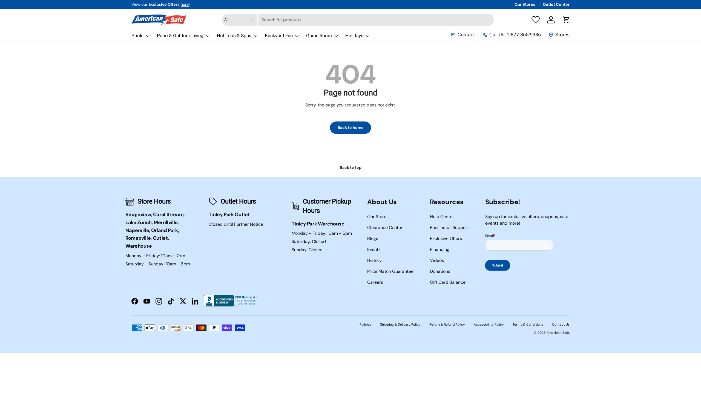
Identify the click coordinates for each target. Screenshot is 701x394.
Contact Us (561, 324)
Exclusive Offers (446, 238)
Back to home (350, 127)
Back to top (350, 167)
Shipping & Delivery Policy (400, 324)
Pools (137, 35)
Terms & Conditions (528, 324)
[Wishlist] (536, 20)
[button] (566, 20)
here (185, 4)
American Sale (558, 333)
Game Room (319, 35)
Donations (440, 271)
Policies (365, 324)
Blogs (372, 238)
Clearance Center (385, 227)
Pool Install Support (449, 227)
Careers (375, 282)
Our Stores (525, 4)
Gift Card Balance (448, 282)
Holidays (354, 35)
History (374, 260)
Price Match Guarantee (390, 271)
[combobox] (358, 20)
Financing (439, 249)
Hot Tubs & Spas (234, 35)
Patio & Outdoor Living (180, 35)
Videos (437, 260)
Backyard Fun (279, 35)
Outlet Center (556, 4)
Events (374, 249)
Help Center (442, 216)
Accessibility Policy (489, 324)
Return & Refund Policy (447, 324)
